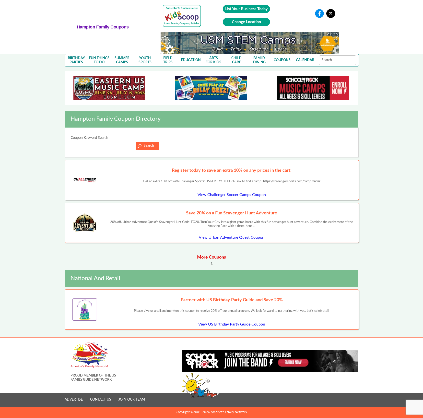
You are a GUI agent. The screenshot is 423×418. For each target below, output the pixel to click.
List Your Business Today (246, 9)
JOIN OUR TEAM (131, 399)
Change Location (246, 22)
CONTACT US (100, 399)
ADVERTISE (74, 399)
